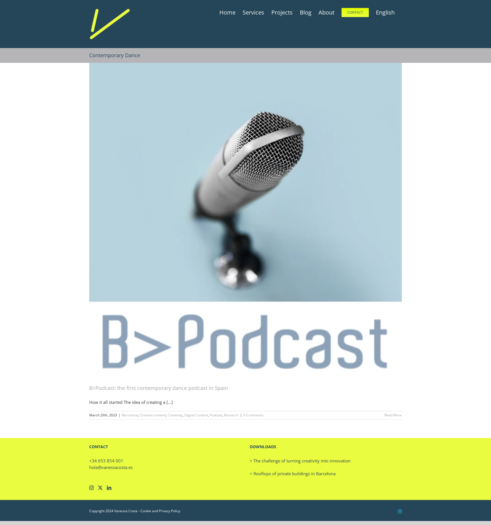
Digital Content (196, 415)
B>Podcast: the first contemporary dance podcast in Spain (158, 388)
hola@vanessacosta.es (111, 467)
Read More (393, 415)
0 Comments (254, 415)
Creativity (175, 415)
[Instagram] (91, 487)
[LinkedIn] (109, 487)
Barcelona (130, 415)
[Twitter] (100, 487)
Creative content (153, 415)
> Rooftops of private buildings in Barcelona (293, 473)
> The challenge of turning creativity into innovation (300, 461)
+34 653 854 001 (106, 461)
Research (231, 415)
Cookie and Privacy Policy (160, 511)
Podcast (216, 415)
